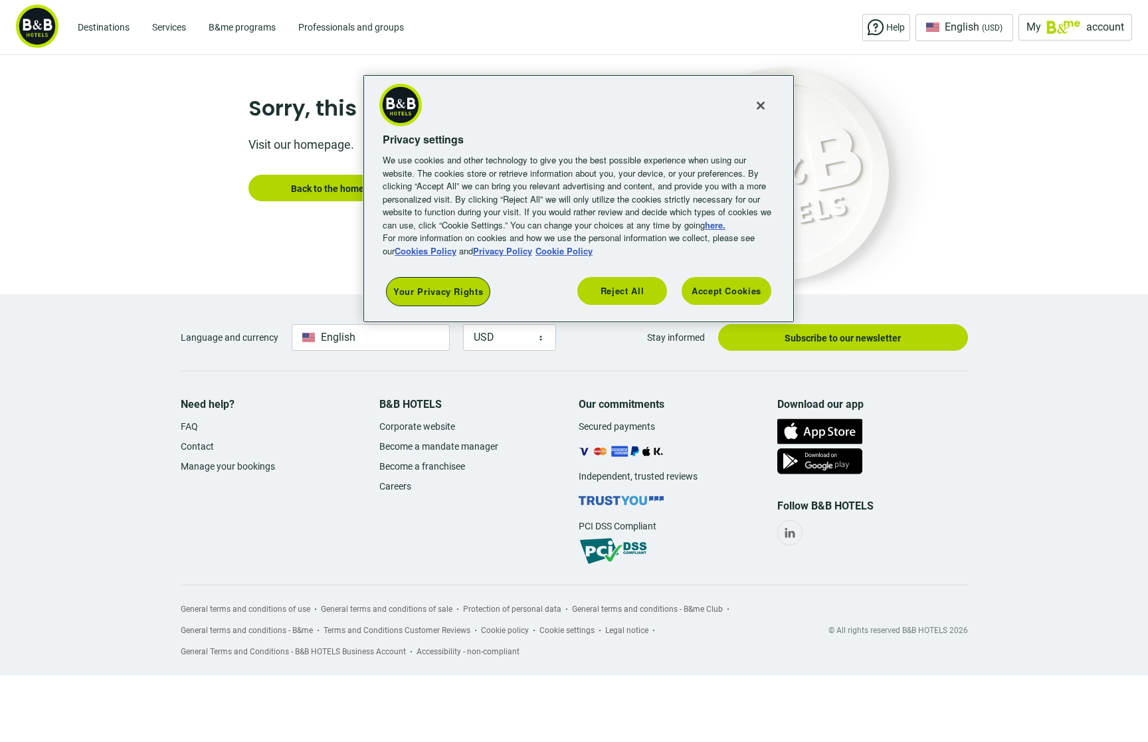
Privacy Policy (502, 250)
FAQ (189, 426)
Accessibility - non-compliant (468, 651)
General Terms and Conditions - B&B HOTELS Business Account (293, 651)
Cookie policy (505, 630)
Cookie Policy (564, 250)
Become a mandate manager (438, 446)
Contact (197, 446)
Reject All (622, 290)
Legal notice (626, 630)
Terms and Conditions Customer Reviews (397, 630)
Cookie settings (567, 630)
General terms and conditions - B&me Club (647, 609)
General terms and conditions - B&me (247, 630)
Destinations (104, 27)
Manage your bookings (228, 466)
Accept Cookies (726, 290)
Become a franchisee (422, 466)
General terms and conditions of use (245, 609)
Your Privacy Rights (438, 291)
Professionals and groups (351, 27)
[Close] (760, 105)
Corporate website (417, 426)
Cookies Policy (425, 250)
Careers (395, 486)
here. (715, 225)
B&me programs (242, 27)
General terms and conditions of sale (386, 609)
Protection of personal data (512, 609)
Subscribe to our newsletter (843, 338)
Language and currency (229, 337)
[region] (579, 199)
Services (169, 27)
